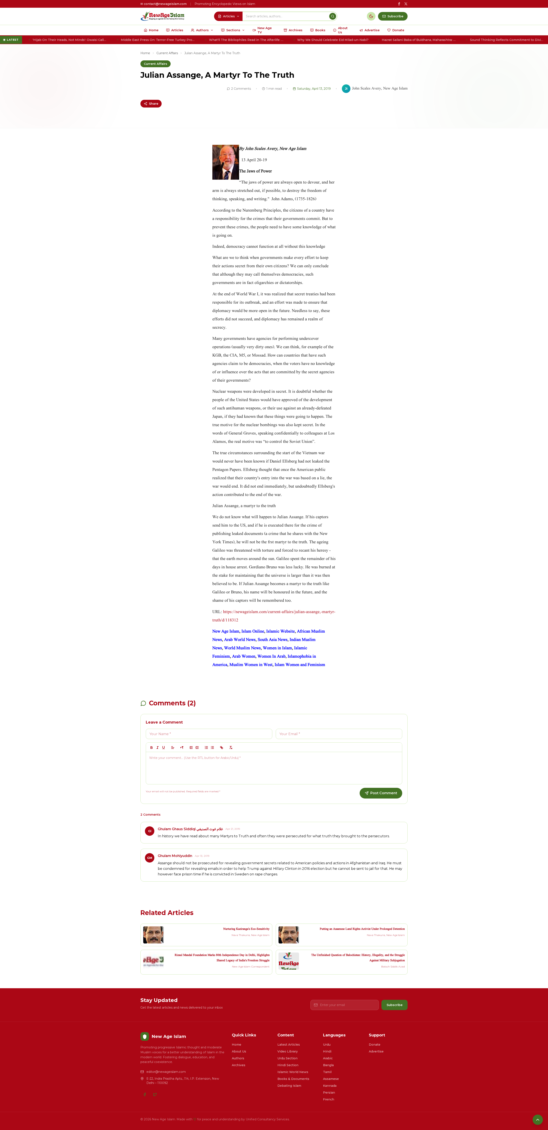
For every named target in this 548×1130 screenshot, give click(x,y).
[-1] (191, 747)
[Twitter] (155, 1094)
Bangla (328, 1065)
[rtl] (182, 747)
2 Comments (241, 89)
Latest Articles (288, 1044)
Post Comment (383, 793)
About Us (239, 1051)
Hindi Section (287, 1065)
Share (153, 104)
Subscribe (394, 1005)
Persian (329, 1092)
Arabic (328, 1058)
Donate (374, 1044)
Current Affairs (167, 53)
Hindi (327, 1051)
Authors (238, 1058)
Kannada (330, 1086)
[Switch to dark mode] (371, 16)
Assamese (331, 1079)
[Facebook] (144, 1094)
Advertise (376, 1051)
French (328, 1099)
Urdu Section (287, 1058)
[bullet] (212, 747)
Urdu (327, 1044)
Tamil (327, 1072)
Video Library (287, 1051)
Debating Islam (289, 1086)
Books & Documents (293, 1079)
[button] (173, 747)
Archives (238, 1065)
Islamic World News (292, 1072)
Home (145, 53)
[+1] (197, 747)
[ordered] (206, 747)
